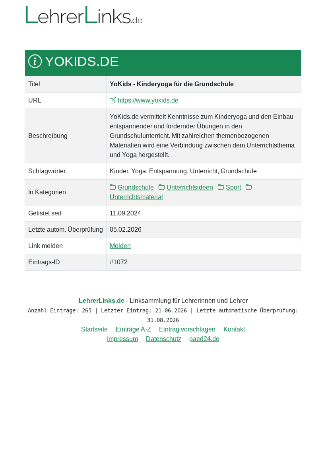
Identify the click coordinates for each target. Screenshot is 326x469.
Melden (120, 245)
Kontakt (234, 329)
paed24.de (204, 338)
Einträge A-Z (133, 329)
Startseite (94, 329)
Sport (233, 187)
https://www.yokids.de (148, 100)
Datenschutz (163, 338)
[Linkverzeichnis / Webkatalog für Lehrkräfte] (84, 15)
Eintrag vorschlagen (187, 329)
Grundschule (136, 187)
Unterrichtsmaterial (136, 197)
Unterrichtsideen (190, 187)
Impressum (122, 338)
